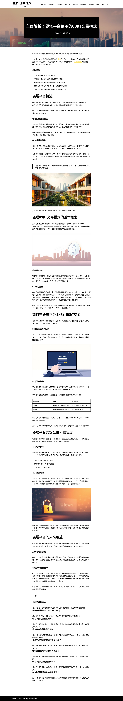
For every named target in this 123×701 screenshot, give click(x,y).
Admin (57, 33)
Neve (14, 699)
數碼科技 (51, 4)
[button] (110, 4)
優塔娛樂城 (78, 62)
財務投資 (59, 4)
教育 (102, 4)
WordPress (33, 699)
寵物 (97, 4)
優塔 (59, 59)
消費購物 (91, 4)
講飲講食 (83, 4)
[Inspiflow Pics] (21, 4)
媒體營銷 (43, 4)
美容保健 (75, 4)
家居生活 (67, 4)
